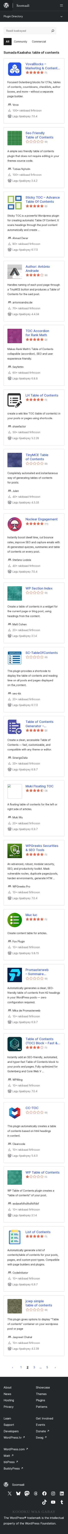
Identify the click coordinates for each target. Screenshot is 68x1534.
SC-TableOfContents (42, 653)
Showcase (43, 1387)
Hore (12, 1367)
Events (40, 1425)
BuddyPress (13, 1468)
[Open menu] (62, 5)
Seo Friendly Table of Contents (39, 135)
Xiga (55, 1367)
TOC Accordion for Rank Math (37, 333)
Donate (43, 1431)
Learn (7, 1418)
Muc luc (31, 915)
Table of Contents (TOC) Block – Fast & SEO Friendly (41, 1041)
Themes (41, 1394)
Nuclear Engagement (42, 519)
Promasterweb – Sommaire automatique (37, 972)
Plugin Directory (13, 16)
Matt (9, 1455)
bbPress (11, 1462)
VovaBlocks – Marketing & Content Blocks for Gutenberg (42, 66)
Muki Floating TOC (39, 786)
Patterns (41, 1407)
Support (9, 1425)
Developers (11, 1431)
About (8, 1387)
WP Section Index (39, 588)
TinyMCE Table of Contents (37, 457)
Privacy (9, 1407)
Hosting (9, 1400)
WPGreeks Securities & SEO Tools (42, 848)
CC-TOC (32, 1108)
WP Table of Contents (43, 1172)
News (7, 1394)
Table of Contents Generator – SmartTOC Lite (39, 724)
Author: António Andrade (38, 269)
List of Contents (38, 1232)
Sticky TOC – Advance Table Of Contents (43, 199)
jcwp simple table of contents (39, 1303)
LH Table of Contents (42, 395)
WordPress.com (16, 1449)
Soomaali (18, 1484)
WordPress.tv (14, 1437)
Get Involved (44, 1418)
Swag (41, 1437)
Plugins (40, 1400)
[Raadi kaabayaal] (52, 30)
